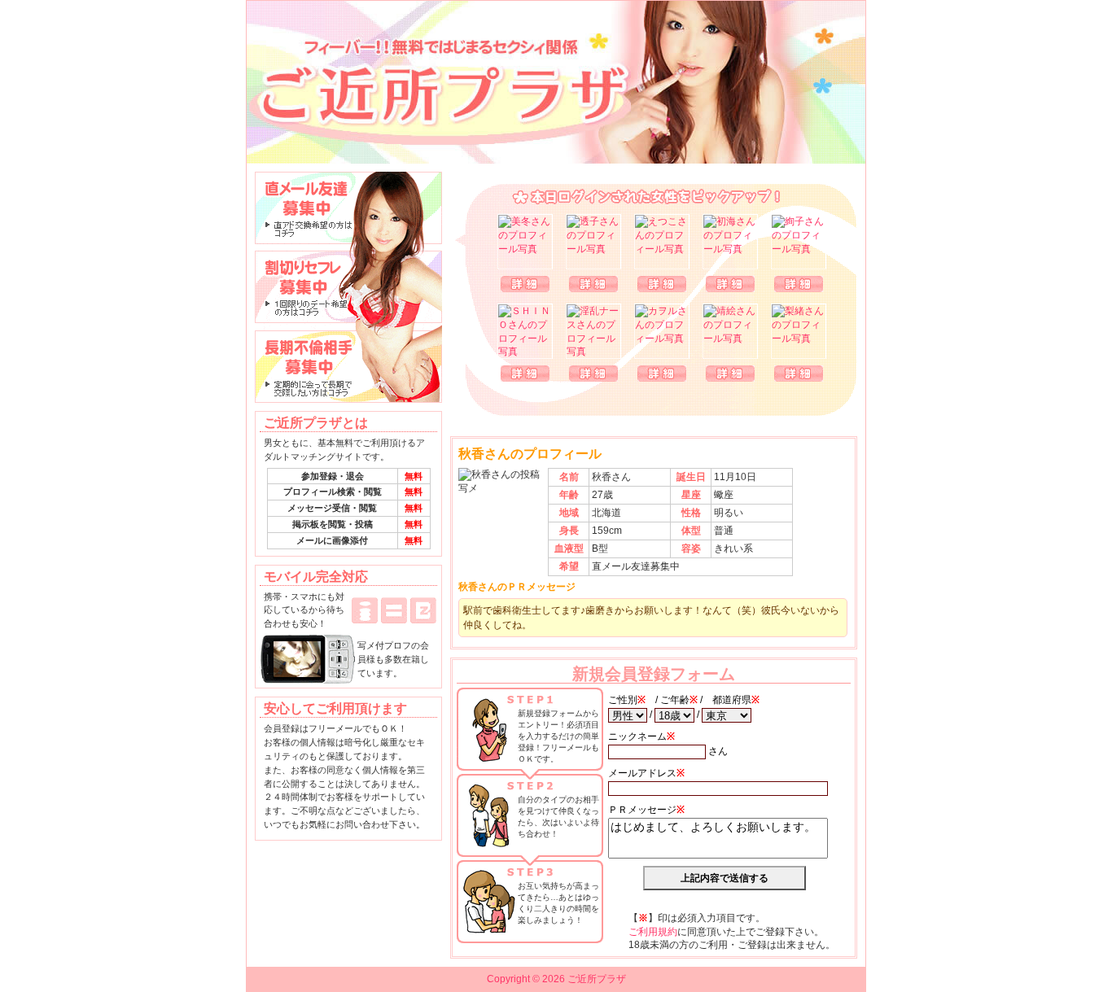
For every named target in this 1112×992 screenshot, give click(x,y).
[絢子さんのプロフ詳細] (798, 241)
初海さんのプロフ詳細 (730, 284)
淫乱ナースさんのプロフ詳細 (593, 373)
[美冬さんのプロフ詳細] (525, 241)
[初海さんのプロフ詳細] (730, 241)
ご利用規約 (652, 931)
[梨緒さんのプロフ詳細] (798, 331)
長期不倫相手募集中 (348, 367)
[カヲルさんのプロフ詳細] (662, 331)
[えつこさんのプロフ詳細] (662, 241)
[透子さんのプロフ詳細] (593, 241)
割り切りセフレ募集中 (348, 287)
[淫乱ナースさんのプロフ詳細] (593, 331)
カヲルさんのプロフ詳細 (661, 373)
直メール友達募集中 (348, 207)
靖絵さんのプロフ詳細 (730, 373)
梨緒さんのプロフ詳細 (798, 373)
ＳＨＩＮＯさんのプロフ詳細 (525, 373)
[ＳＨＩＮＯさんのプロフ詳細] (525, 331)
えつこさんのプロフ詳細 (661, 284)
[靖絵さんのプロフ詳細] (730, 331)
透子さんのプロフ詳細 (593, 284)
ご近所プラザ (556, 82)
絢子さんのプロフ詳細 (798, 284)
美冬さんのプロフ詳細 (525, 284)
